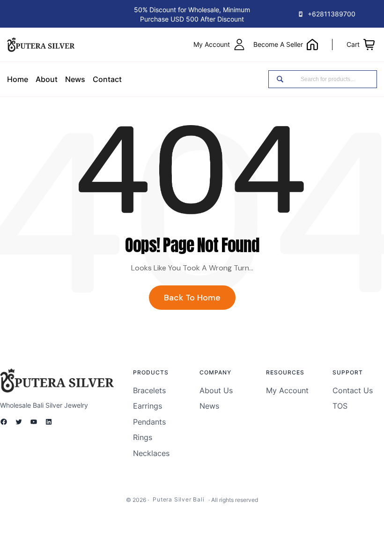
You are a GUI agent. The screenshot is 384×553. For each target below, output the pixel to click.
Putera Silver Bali (178, 499)
